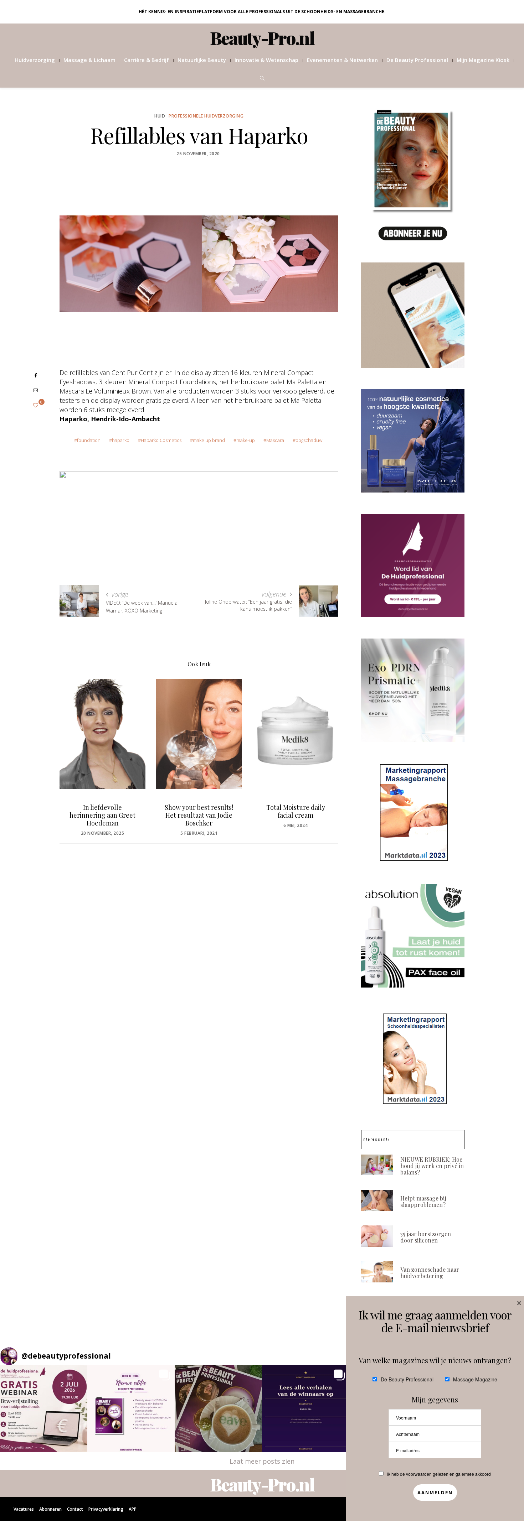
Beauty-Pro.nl (262, 37)
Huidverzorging (35, 59)
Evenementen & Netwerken (342, 59)
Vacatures (24, 1509)
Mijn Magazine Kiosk (483, 59)
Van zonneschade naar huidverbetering (429, 1273)
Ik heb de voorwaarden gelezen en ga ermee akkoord (439, 1474)
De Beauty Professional (417, 59)
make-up (245, 440)
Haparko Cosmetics (161, 440)
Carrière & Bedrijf (146, 59)
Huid (159, 116)
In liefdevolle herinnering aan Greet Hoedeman (102, 815)
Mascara (275, 440)
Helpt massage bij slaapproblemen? (423, 1201)
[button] (43, 1408)
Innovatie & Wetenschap (266, 59)
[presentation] (75, 746)
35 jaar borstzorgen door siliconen (425, 1237)
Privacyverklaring (105, 1509)
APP (133, 1509)
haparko (120, 440)
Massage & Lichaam (89, 59)
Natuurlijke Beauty (202, 59)
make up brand (209, 440)
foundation (89, 440)
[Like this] (35, 405)
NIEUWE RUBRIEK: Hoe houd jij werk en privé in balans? (432, 1166)
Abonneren (50, 1509)
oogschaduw (309, 440)
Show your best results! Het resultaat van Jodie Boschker (199, 815)
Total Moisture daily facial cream (295, 811)
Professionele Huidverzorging (206, 116)
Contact (75, 1509)
